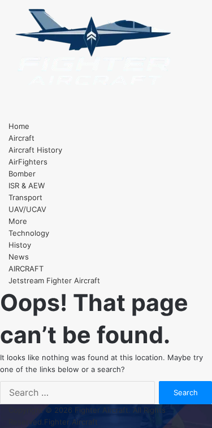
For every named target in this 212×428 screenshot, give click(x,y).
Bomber (22, 173)
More (17, 221)
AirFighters (27, 161)
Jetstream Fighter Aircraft (54, 280)
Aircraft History (35, 149)
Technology (28, 232)
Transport (25, 197)
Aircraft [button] (21, 137)
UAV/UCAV (27, 209)
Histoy (19, 244)
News (18, 256)
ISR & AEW (26, 185)
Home (18, 126)
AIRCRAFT (26, 268)
